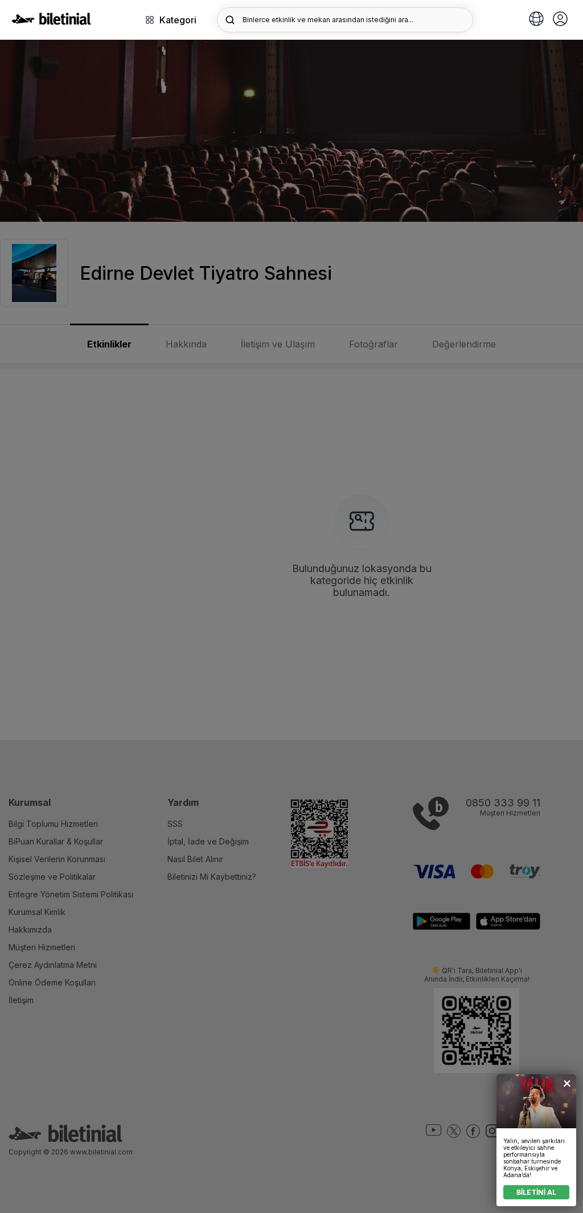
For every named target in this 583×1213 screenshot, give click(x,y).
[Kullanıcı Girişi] (560, 20)
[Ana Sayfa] (51, 21)
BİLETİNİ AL (536, 1192)
